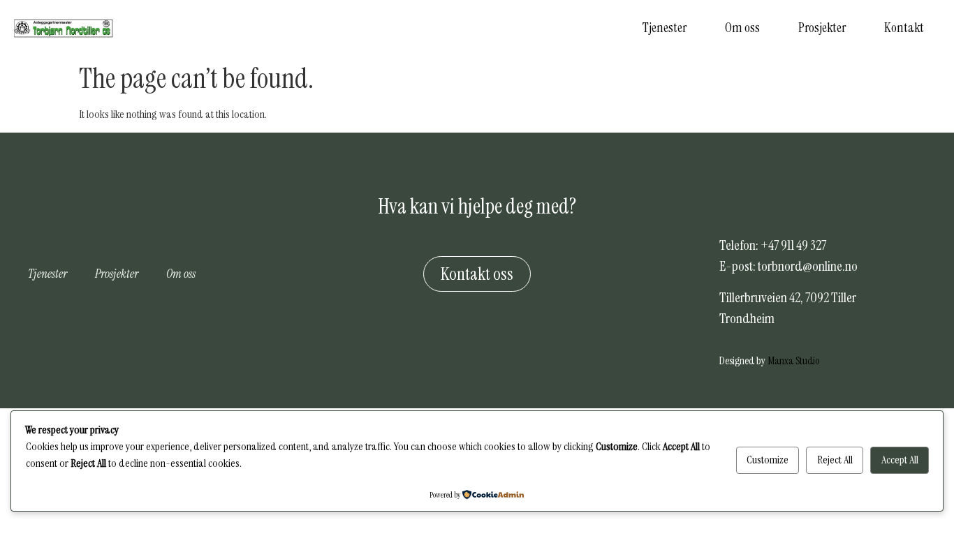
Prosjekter (822, 27)
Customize (767, 459)
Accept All (899, 459)
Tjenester (665, 27)
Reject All (835, 459)
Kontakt (904, 27)
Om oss (742, 27)
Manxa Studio (793, 361)
